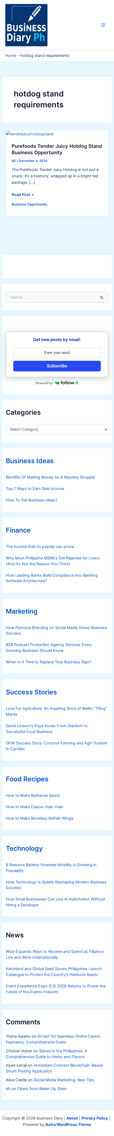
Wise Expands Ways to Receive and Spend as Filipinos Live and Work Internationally (55, 954)
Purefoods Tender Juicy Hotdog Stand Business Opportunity (57, 149)
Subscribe (57, 366)
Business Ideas (30, 461)
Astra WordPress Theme (68, 1124)
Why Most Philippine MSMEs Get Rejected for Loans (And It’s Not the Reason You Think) (53, 561)
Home (10, 55)
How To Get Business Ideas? (31, 500)
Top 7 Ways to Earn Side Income (35, 488)
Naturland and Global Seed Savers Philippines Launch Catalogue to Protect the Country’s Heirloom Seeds (54, 971)
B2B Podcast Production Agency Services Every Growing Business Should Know (49, 647)
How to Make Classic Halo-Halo (34, 806)
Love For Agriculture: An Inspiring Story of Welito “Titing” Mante (56, 711)
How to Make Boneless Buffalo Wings (39, 818)
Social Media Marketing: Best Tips (64, 1080)
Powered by (44, 383)
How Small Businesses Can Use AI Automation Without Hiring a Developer (55, 902)
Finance (18, 530)
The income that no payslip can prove (40, 546)
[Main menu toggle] (103, 25)
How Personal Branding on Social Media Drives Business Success (56, 630)
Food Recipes (27, 779)
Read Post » (23, 195)
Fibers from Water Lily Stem (42, 1088)
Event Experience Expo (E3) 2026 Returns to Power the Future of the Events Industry (56, 989)
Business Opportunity (29, 204)
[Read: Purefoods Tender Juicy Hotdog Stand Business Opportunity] (29, 133)
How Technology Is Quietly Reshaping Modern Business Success (56, 885)
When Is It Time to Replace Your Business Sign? (48, 662)
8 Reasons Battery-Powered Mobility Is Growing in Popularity (51, 867)
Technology (24, 848)
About (72, 1118)
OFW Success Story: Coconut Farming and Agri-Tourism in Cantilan (56, 746)
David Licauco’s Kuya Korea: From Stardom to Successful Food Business (47, 728)
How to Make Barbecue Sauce (33, 795)
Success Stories (31, 692)
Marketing (22, 611)
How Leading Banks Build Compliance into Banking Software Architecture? (52, 578)
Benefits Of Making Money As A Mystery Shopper (50, 477)
